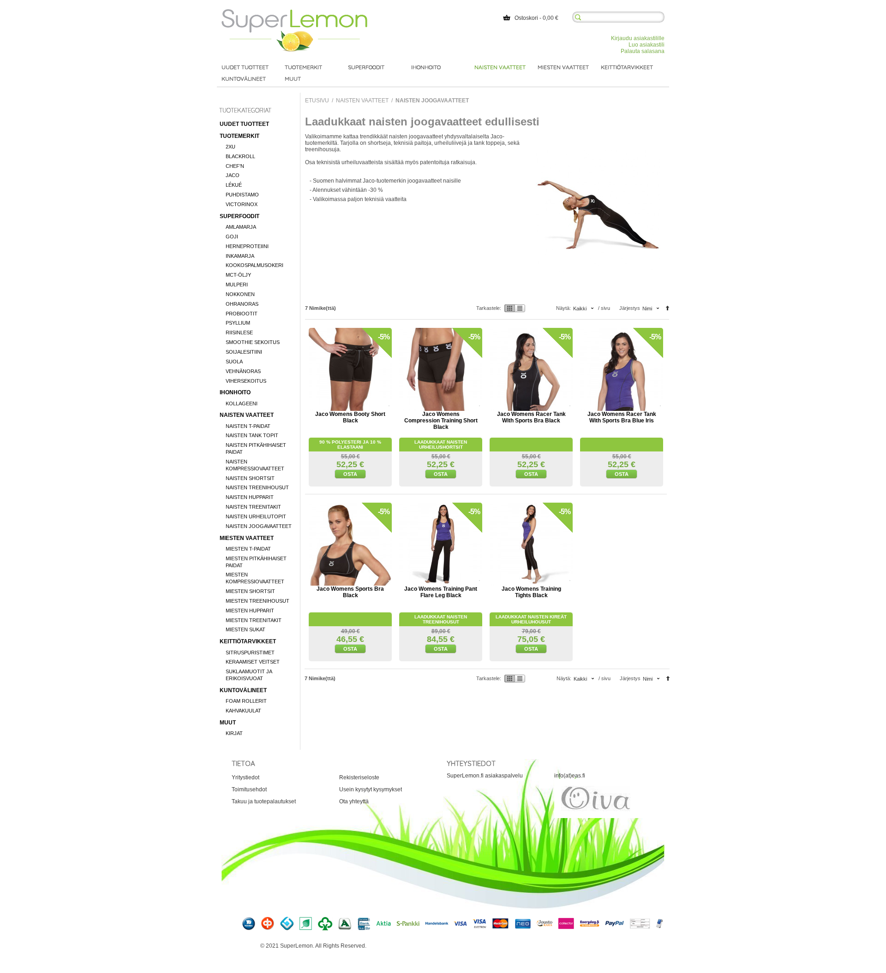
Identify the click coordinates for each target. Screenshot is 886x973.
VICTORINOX (241, 204)
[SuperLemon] (294, 12)
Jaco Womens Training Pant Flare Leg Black (440, 592)
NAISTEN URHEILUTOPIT (256, 516)
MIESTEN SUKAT (245, 629)
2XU (230, 146)
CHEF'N (235, 166)
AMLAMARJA (241, 227)
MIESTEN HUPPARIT (250, 610)
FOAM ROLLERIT (246, 701)
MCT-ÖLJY (238, 275)
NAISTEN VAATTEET (247, 415)
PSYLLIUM (238, 323)
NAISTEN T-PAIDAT (248, 426)
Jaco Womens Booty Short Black (350, 417)
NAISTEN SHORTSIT (250, 478)
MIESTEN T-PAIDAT (248, 549)
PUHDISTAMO (242, 194)
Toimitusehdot (249, 789)
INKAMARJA (240, 256)
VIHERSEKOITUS (246, 381)
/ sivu (604, 308)
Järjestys (629, 308)
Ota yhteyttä (354, 801)
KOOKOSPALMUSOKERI (254, 265)
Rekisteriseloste (359, 777)
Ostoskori (526, 18)
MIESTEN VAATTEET (247, 538)
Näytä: (563, 308)
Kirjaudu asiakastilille (637, 38)
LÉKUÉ (234, 185)
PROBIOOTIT (241, 313)
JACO (232, 175)
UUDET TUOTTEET (244, 124)
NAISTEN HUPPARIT (250, 497)
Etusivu (317, 100)
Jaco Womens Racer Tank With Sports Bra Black (531, 417)
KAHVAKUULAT (243, 710)
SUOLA (234, 361)
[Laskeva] (667, 309)
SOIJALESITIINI (244, 352)
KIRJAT (234, 733)
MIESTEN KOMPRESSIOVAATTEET (255, 578)
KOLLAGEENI (241, 403)
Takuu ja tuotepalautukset (264, 801)
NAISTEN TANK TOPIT (252, 435)
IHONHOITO (235, 392)
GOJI (232, 236)
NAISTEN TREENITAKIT (253, 507)
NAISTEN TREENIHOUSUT (257, 487)
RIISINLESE (239, 332)
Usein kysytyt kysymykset (370, 789)
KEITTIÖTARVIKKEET (248, 641)
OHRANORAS (242, 304)
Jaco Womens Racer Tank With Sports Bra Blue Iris (621, 417)
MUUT (228, 722)
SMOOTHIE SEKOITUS (253, 342)
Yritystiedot (245, 777)
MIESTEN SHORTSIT (250, 591)
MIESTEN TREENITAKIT (253, 620)
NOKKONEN (240, 294)
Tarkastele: (488, 308)
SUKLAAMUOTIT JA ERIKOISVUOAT (249, 675)
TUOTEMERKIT (239, 136)
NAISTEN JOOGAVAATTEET (259, 526)
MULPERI (237, 284)
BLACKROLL (240, 156)
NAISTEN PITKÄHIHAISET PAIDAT (256, 448)
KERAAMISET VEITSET (253, 661)
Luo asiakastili (646, 45)
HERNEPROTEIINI (247, 246)
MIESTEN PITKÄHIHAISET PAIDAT (256, 562)
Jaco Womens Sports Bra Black (350, 592)
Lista (520, 308)
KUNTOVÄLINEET (243, 690)
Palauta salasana (642, 51)
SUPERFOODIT (239, 216)
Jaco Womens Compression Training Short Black (441, 420)
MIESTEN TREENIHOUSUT (257, 601)
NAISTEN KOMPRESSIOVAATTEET (255, 465)
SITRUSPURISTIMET (250, 652)
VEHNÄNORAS (243, 371)
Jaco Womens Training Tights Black (531, 592)
